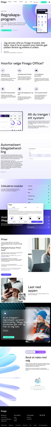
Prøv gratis (44, 2)
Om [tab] (37, 207)
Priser (31, 1)
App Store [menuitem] (29, 417)
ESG (30, 425)
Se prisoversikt (6, 274)
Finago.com (11, 425)
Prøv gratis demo (5, 30)
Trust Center (18, 425)
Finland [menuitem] (15, 420)
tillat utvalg (25, 221)
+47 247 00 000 (4, 417)
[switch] (21, 218)
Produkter (9, 1)
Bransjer (15, 1)
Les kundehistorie (8, 337)
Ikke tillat (14, 221)
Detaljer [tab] (25, 207)
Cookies (35, 425)
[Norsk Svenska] (49, 2)
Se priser (15, 30)
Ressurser (21, 1)
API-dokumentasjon (43, 425)
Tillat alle (37, 221)
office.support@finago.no (6, 419)
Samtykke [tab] (13, 207)
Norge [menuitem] (15, 417)
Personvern (25, 425)
